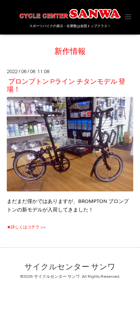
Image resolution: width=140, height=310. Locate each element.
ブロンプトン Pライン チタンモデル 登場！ (66, 85)
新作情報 (70, 52)
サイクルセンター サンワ (70, 267)
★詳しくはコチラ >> (26, 227)
